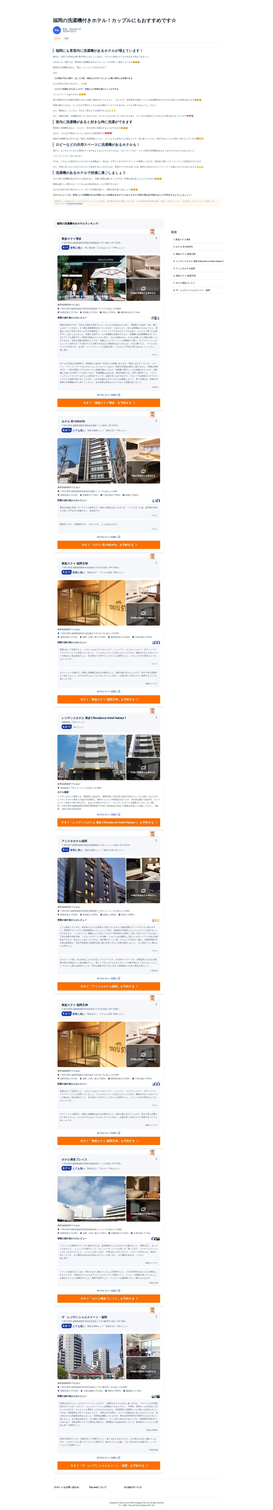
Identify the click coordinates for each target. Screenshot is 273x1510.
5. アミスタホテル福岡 (184, 268)
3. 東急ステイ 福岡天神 (184, 254)
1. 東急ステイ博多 (181, 239)
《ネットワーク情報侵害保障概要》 (69, 204)
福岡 (66, 38)
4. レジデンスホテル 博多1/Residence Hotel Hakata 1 (198, 261)
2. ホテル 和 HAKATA (183, 247)
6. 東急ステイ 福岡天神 (184, 275)
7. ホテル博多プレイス (184, 283)
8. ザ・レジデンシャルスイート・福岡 (191, 290)
